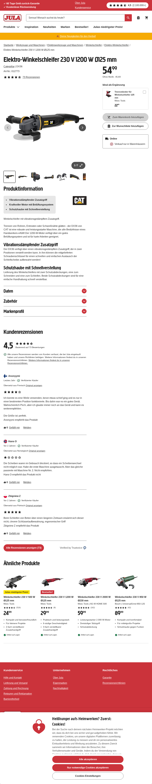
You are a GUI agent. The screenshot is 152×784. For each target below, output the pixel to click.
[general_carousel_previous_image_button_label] (7, 127)
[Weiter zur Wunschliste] (138, 17)
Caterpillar (9, 66)
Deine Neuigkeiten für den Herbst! (78, 36)
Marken (65, 26)
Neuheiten (49, 26)
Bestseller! (81, 26)
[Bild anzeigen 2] (22, 177)
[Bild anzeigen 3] (36, 177)
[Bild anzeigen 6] (75, 177)
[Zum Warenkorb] (146, 17)
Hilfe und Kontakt (13, 677)
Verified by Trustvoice (71, 548)
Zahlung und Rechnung (16, 688)
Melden (27, 427)
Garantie (107, 677)
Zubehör (10, 301)
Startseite (9, 45)
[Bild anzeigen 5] (62, 177)
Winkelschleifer (94, 45)
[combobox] (79, 17)
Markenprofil (14, 311)
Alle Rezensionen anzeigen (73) (23, 548)
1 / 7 (76, 165)
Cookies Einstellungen (88, 776)
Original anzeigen (34, 385)
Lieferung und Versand (15, 683)
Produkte (9, 26)
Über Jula (80, 3)
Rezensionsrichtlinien (114, 683)
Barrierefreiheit (11, 699)
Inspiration (31, 26)
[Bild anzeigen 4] (49, 177)
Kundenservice (83, 7)
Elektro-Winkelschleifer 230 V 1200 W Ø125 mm (29, 50)
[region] (76, 748)
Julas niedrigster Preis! (108, 26)
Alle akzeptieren (88, 759)
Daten (8, 291)
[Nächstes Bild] (82, 127)
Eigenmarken (60, 683)
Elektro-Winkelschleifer (116, 45)
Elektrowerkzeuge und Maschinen (65, 45)
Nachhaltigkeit (60, 688)
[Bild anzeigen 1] (9, 177)
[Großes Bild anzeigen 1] (45, 127)
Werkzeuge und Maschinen (30, 45)
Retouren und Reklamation (18, 693)
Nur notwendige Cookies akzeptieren (88, 767)
